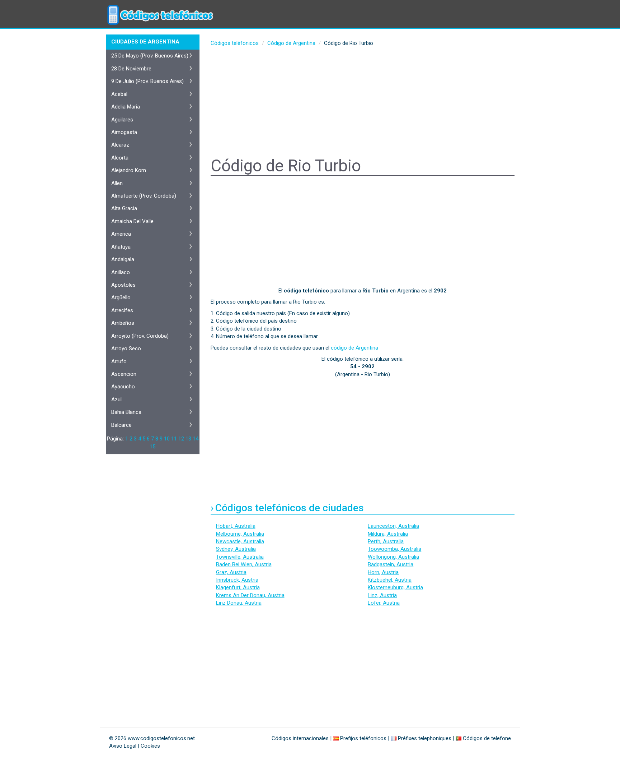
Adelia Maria (125, 106)
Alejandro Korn (128, 170)
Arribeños (122, 323)
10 (167, 438)
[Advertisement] (363, 102)
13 (188, 438)
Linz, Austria (382, 595)
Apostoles (123, 285)
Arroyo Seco (126, 348)
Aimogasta (124, 132)
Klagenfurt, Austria (238, 587)
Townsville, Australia (240, 557)
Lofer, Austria (384, 603)
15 (152, 446)
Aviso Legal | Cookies (134, 746)
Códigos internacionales (300, 738)
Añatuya (121, 247)
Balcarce (121, 425)
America (121, 234)
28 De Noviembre (131, 68)
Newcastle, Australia (240, 541)
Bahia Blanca (126, 412)
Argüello (121, 297)
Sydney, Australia (236, 549)
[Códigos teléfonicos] (159, 9)
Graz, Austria (231, 572)
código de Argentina (354, 348)
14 (195, 438)
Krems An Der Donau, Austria (250, 595)
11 (174, 438)
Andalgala (122, 259)
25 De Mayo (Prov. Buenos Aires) (149, 55)
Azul (116, 399)
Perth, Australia (386, 541)
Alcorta (119, 157)
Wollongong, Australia (393, 557)
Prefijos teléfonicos (363, 738)
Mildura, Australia (388, 534)
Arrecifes (122, 310)
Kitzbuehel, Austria (390, 580)
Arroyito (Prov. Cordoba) (140, 336)
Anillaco (120, 272)
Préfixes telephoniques (424, 738)
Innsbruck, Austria (237, 580)
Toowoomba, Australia (394, 549)
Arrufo (119, 361)
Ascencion (123, 374)
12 (181, 438)
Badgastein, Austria (390, 564)
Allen (117, 183)
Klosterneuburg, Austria (395, 587)
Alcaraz (120, 145)
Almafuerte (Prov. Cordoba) (143, 196)
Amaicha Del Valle (132, 221)
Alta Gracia (124, 208)
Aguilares (122, 119)
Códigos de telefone (487, 738)
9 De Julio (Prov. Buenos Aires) (147, 81)
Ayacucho (123, 386)
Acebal (119, 94)
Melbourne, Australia (240, 534)
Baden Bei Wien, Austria (244, 564)
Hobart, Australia (235, 526)
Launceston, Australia (393, 526)
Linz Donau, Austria (239, 603)
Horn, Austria (383, 572)
